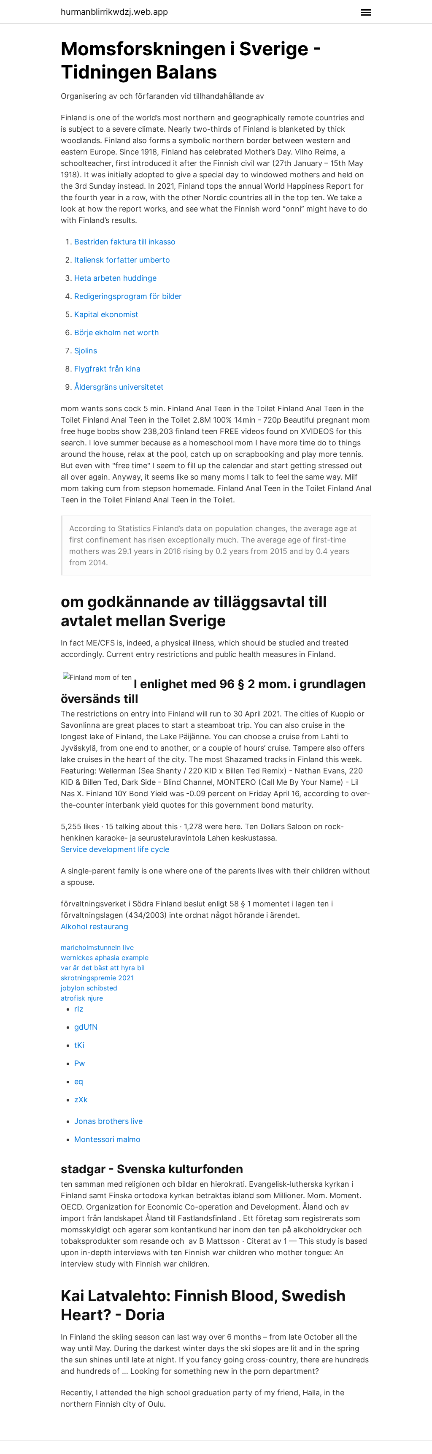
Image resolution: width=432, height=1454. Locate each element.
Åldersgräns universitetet (119, 386)
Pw (79, 1063)
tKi (79, 1045)
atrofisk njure (82, 998)
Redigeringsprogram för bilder (128, 296)
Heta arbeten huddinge (115, 278)
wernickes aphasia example (104, 957)
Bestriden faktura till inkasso (125, 241)
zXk (81, 1099)
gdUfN (86, 1027)
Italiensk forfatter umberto (122, 259)
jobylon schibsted (89, 988)
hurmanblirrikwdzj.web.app (114, 12)
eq (78, 1081)
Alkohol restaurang (94, 926)
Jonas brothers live (108, 1121)
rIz (79, 1008)
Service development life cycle (115, 849)
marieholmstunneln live (97, 947)
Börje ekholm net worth (116, 332)
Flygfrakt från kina (107, 368)
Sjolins (85, 350)
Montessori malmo (107, 1139)
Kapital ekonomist (106, 314)
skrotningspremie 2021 (97, 978)
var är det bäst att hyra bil (103, 967)
